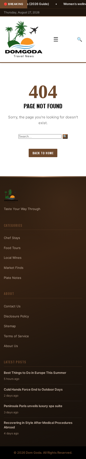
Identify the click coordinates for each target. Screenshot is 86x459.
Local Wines (13, 258)
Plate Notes (12, 278)
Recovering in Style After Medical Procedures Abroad (38, 425)
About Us (11, 346)
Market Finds (13, 268)
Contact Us (12, 306)
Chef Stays (12, 238)
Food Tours (12, 248)
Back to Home (43, 153)
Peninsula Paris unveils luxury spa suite (33, 406)
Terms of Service (16, 336)
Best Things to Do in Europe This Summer (35, 373)
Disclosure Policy (16, 316)
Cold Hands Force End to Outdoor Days (33, 389)
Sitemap (10, 326)
